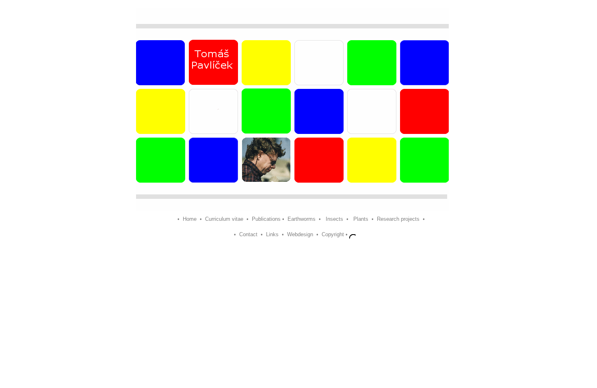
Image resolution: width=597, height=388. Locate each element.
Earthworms (303, 219)
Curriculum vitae (224, 219)
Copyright (333, 235)
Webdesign (300, 235)
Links (272, 235)
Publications (266, 219)
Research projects (398, 219)
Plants (361, 219)
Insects (334, 219)
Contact (248, 235)
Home (190, 219)
